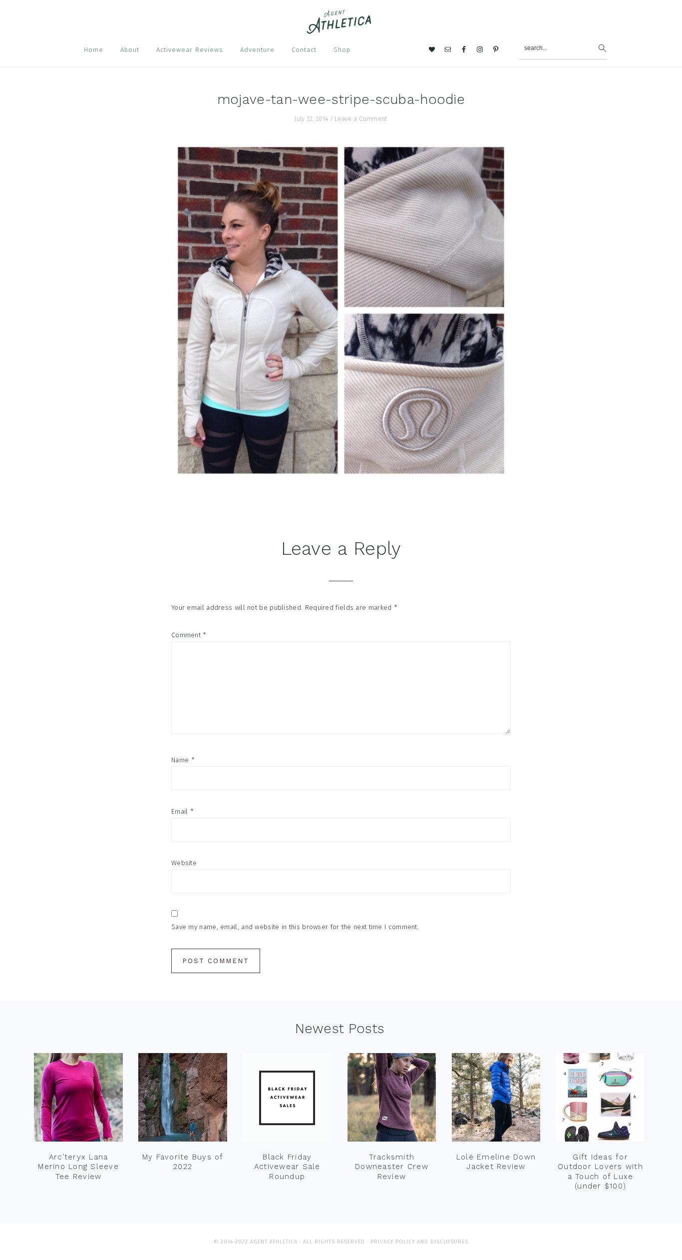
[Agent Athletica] (341, 29)
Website (184, 863)
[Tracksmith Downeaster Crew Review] (391, 1100)
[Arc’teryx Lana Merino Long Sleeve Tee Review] (78, 1100)
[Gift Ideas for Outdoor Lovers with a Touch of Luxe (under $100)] (600, 1100)
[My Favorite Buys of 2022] (182, 1100)
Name (183, 760)
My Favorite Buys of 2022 (183, 1162)
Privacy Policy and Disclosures (419, 1242)
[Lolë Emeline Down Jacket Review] (496, 1100)
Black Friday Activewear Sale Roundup (287, 1167)
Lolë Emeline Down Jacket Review (496, 1162)
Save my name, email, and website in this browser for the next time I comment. (295, 927)
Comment (189, 635)
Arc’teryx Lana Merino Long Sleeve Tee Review (78, 1167)
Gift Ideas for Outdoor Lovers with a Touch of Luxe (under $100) (600, 1172)
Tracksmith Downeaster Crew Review (391, 1167)
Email (182, 811)
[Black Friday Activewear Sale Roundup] (287, 1100)
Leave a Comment (361, 118)
